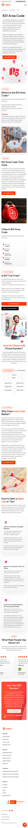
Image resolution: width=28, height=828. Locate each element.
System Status (6, 736)
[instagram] (5, 810)
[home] (6, 5)
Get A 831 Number (9, 57)
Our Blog (5, 784)
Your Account (6, 742)
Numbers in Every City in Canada (11, 777)
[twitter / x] (7, 810)
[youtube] (12, 810)
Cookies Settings (5, 819)
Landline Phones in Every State (10, 771)
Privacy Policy (4, 814)
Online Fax (5, 763)
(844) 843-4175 (6, 745)
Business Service (7, 755)
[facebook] (2, 810)
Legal (4, 790)
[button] (25, 5)
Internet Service (7, 758)
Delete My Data (6, 795)
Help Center (6, 739)
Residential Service (7, 752)
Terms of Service (5, 816)
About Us (5, 787)
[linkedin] (9, 810)
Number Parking (7, 761)
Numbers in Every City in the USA (11, 774)
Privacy (4, 793)
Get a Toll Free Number (10, 308)
